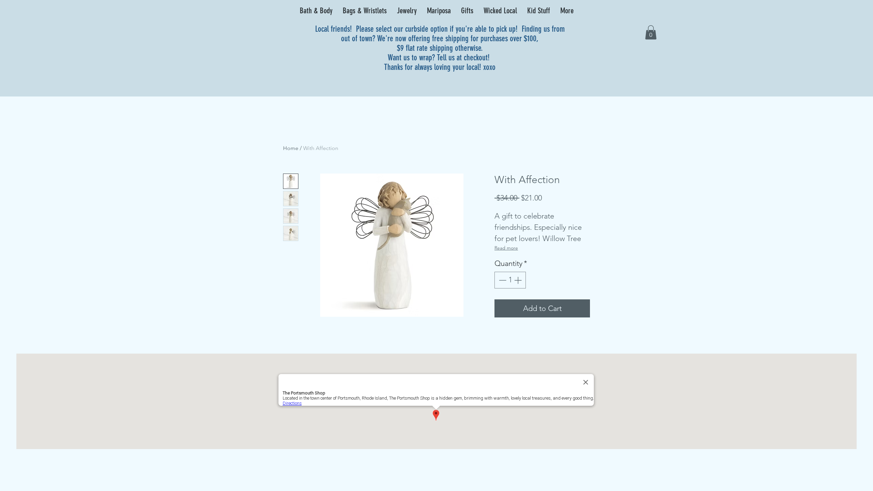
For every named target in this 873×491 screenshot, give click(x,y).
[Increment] (518, 280)
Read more (506, 248)
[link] (651, 32)
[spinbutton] (510, 280)
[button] (316, 11)
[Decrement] (501, 280)
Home (290, 148)
